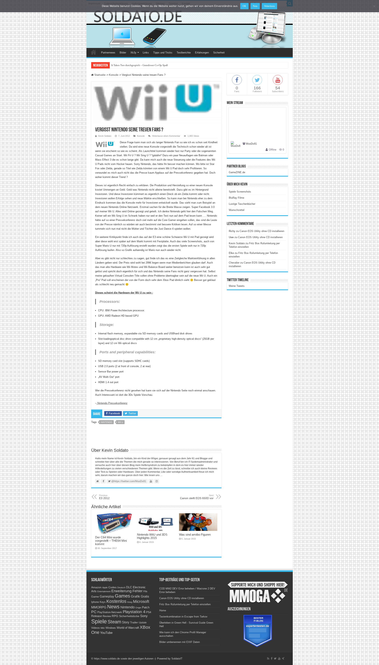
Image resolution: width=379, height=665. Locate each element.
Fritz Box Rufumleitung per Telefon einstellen (185, 604)
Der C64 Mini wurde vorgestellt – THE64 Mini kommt (111, 541)
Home (93, 52)
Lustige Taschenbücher (242, 203)
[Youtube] (279, 658)
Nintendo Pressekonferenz (112, 403)
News (113, 606)
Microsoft (141, 601)
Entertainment (104, 591)
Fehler (137, 591)
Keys (103, 601)
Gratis (145, 596)
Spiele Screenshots (240, 191)
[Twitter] (275, 658)
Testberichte (184, 52)
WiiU (102, 628)
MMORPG (98, 607)
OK (244, 6)
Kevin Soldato (104, 136)
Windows (111, 628)
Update (143, 622)
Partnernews (108, 52)
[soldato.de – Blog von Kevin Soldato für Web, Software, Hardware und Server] (189, 27)
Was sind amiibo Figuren (195, 534)
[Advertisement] (156, 437)
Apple (105, 587)
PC (94, 612)
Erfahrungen (202, 52)
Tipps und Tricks (162, 52)
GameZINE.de (237, 172)
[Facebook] (271, 658)
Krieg (129, 602)
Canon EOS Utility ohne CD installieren (262, 231)
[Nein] (374, 6)
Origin (138, 607)
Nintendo (106, 422)
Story (125, 622)
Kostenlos (116, 601)
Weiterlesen (269, 6)
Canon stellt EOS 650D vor (197, 497)
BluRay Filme (236, 197)
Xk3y (133, 52)
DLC (129, 587)
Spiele (99, 621)
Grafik (135, 596)
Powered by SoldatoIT (169, 658)
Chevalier (234, 262)
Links (146, 52)
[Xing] (283, 658)
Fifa (145, 591)
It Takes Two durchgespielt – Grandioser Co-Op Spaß (139, 65)
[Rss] (268, 658)
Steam (114, 621)
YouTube (106, 633)
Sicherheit (219, 52)
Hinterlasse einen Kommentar (166, 136)
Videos (95, 627)
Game (95, 596)
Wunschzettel (236, 210)
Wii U (120, 422)
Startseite (99, 74)
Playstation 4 (134, 612)
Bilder (123, 52)
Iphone (95, 602)
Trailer (134, 622)
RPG (115, 616)
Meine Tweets (237, 285)
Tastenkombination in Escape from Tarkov (183, 616)
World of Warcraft (128, 627)
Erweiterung (121, 591)
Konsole (113, 74)
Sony (144, 616)
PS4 (148, 612)
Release (96, 616)
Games (122, 596)
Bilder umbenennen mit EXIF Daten (179, 642)
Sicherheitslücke (129, 616)
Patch (145, 607)
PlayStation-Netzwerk (109, 612)
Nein (255, 6)
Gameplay (107, 596)
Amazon (96, 587)
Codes (112, 587)
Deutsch (121, 587)
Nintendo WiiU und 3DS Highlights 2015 (152, 536)
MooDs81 (251, 143)
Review (107, 616)
